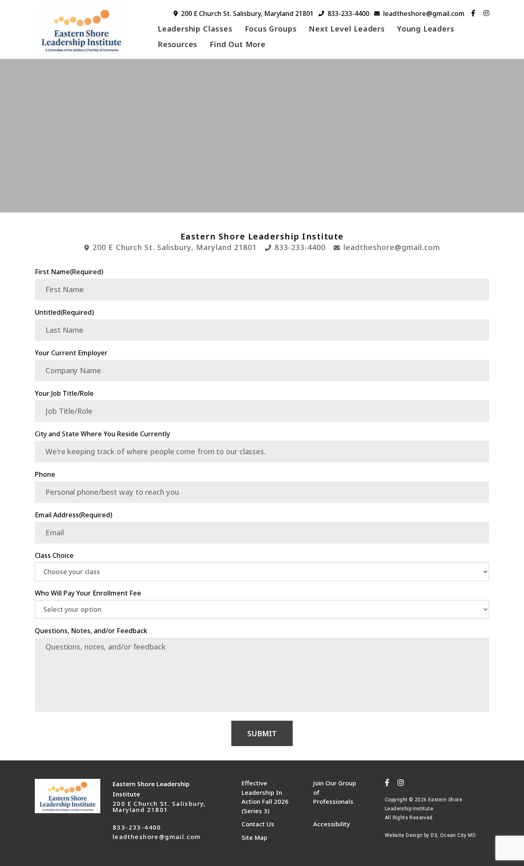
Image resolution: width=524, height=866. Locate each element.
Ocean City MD (458, 835)
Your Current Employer (71, 352)
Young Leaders (425, 29)
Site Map (254, 837)
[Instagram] (486, 13)
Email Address (73, 514)
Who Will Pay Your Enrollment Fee (88, 593)
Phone (45, 474)
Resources (177, 44)
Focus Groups (271, 29)
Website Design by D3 (411, 835)
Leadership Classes (195, 29)
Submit (262, 733)
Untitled (64, 312)
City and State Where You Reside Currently (102, 433)
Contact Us (258, 824)
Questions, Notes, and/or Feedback (91, 630)
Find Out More (238, 44)
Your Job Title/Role (64, 393)
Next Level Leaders (347, 29)
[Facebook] (473, 13)
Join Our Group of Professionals (334, 792)
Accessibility (331, 824)
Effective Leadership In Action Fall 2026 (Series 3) (265, 797)
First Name (69, 271)
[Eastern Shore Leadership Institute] (87, 30)
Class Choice (54, 555)
